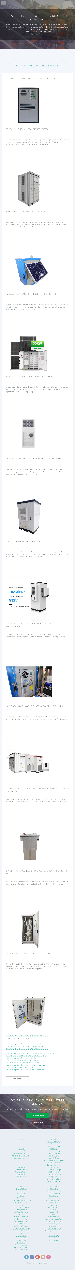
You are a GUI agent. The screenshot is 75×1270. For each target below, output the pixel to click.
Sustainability (54, 1195)
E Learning (21, 1243)
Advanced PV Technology (21, 1156)
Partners (21, 1205)
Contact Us (54, 1233)
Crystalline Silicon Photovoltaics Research (28, 129)
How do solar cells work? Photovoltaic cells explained (34, 706)
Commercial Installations (21, 1228)
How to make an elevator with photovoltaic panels (23, 1060)
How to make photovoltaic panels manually (21, 1058)
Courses (21, 1148)
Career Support (53, 1186)
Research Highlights (54, 1228)
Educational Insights (54, 1221)
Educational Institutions (21, 1212)
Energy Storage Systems (21, 1153)
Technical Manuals (21, 1170)
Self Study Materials (21, 1250)
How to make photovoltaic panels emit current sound (24, 1067)
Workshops (54, 1148)
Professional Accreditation (54, 1160)
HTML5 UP (44, 1263)
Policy (21, 1233)
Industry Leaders (21, 1210)
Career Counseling (54, 1191)
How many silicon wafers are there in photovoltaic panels (26, 1051)
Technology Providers (21, 1207)
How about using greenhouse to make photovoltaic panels (26, 1056)
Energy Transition (54, 1203)
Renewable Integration (54, 1200)
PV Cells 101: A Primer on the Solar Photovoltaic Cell (32, 294)
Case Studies (21, 1174)
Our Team (53, 1144)
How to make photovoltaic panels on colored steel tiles (25, 1065)
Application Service (37, 1116)
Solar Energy (53, 1167)
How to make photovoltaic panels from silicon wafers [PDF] (27, 1036)
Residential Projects (21, 1226)
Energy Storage (53, 1177)
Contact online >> (37, 34)
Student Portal (54, 1212)
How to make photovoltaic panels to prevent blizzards (25, 1070)
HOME (18, 65)
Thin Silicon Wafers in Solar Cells (23, 541)
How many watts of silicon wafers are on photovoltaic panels (27, 1046)
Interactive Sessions (21, 1247)
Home (21, 1139)
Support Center (53, 1235)
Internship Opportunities (54, 1193)
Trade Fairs (21, 1198)
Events (21, 1195)
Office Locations (54, 1240)
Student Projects (54, 1224)
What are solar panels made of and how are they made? (34, 459)
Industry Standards (54, 1165)
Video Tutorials (21, 1177)
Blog (54, 1214)
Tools (21, 1214)
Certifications (54, 1158)
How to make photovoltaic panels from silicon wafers (40, 65)
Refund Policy (21, 1240)
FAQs (54, 1210)
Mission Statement (54, 1141)
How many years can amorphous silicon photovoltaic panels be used (30, 1053)
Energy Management (54, 1184)
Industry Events (53, 1156)
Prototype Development (53, 1231)
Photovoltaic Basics (21, 1151)
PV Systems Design (54, 1170)
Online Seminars (54, 1153)
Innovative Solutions (54, 1226)
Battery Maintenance (53, 1181)
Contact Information (54, 1146)
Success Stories (54, 1217)
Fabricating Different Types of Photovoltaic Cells (31, 953)
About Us (54, 1139)
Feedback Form (54, 1238)
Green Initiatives (54, 1198)
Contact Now (37, 1122)
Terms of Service (21, 1235)
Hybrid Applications (54, 1174)
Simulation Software (21, 1219)
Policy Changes (21, 1191)
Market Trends (21, 1193)
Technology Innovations (53, 1219)
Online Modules (21, 1245)
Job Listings (54, 1188)
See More (17, 1079)
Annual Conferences (21, 1203)
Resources (21, 1167)
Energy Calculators (21, 1217)
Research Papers (21, 1172)
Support (54, 1205)
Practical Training (54, 1151)
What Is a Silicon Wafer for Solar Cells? (26, 211)
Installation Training (21, 1158)
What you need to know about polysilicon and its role (33, 376)
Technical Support (54, 1207)
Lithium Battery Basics (54, 1179)
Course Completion (54, 1163)
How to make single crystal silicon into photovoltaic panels (27, 1048)
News (21, 1186)
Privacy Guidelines (21, 1238)
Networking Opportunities (21, 1200)
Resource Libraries (21, 1221)
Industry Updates (21, 1188)
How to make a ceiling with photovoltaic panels (22, 1063)
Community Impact (21, 1231)
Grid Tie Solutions (54, 1172)
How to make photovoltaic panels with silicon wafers (24, 1044)
